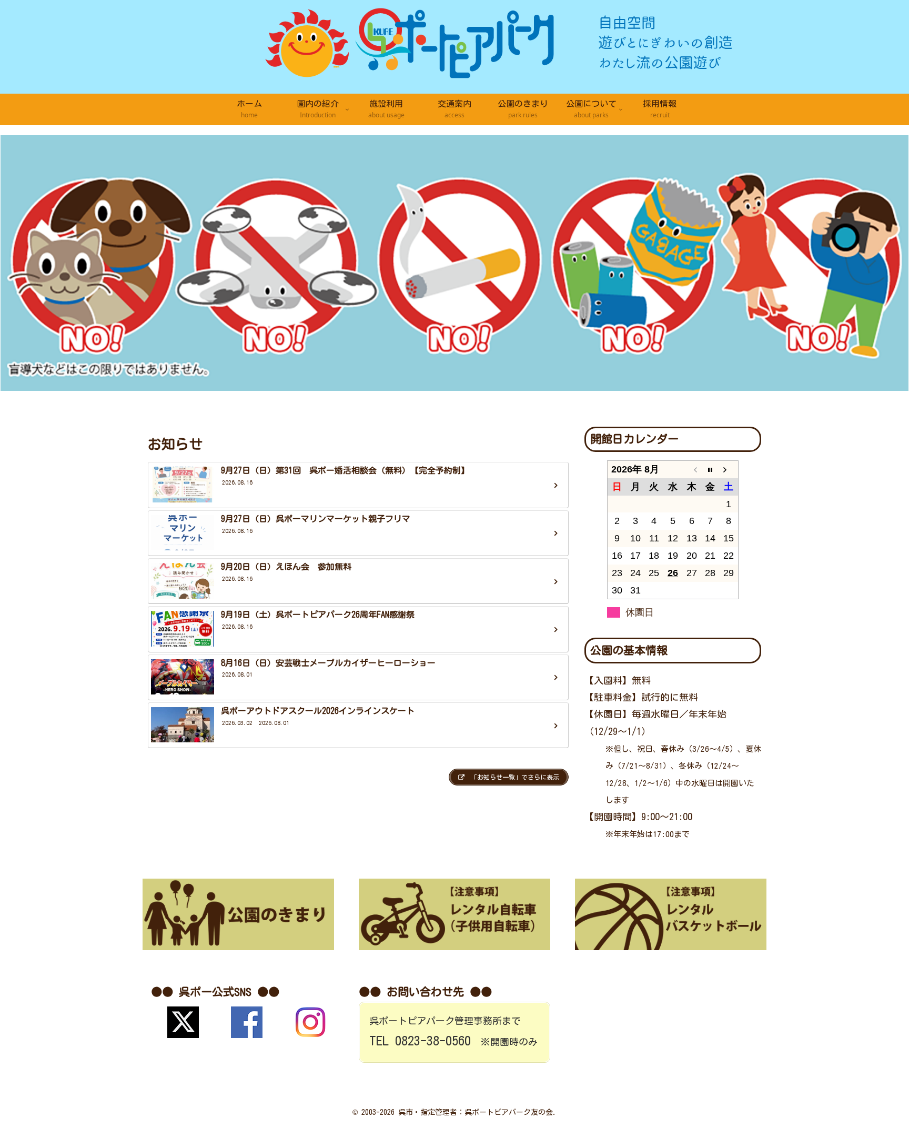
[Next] (886, 263)
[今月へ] (710, 469)
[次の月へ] (729, 469)
